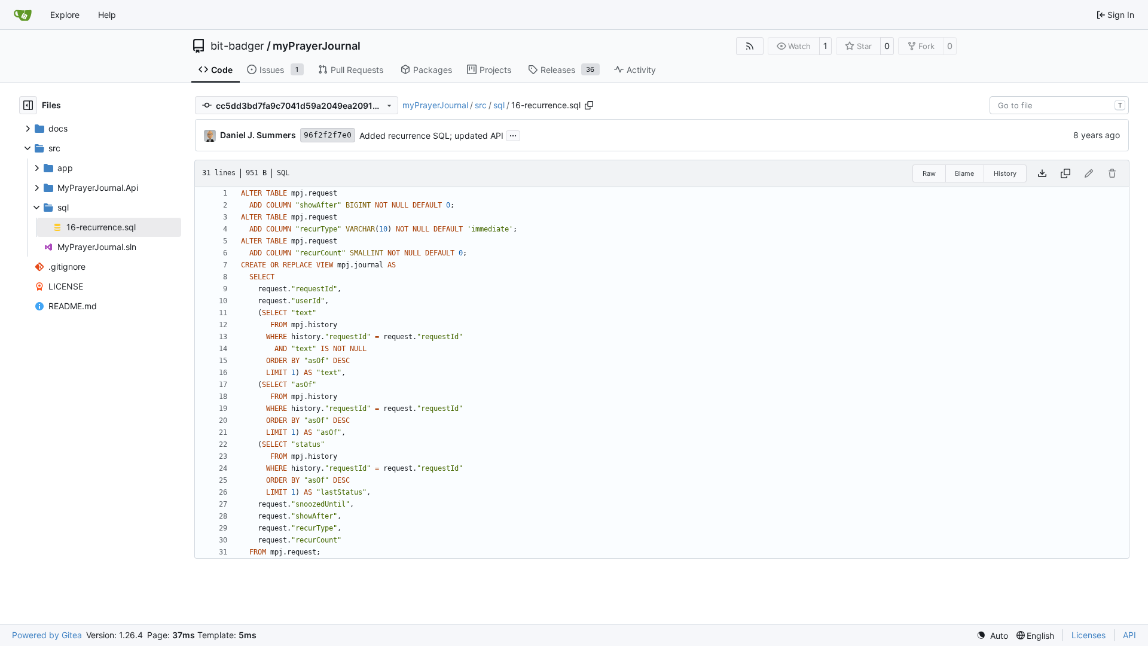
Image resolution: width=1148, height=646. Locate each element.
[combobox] (1059, 105)
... (513, 134)
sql (499, 105)
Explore (65, 15)
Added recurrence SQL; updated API (431, 135)
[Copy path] (589, 105)
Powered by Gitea (47, 635)
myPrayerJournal (317, 46)
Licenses (1088, 635)
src (481, 105)
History (1005, 173)
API (1129, 635)
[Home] (22, 15)
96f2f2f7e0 (328, 134)
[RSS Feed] (750, 46)
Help (107, 15)
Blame (964, 173)
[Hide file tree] (28, 105)
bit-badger (237, 46)
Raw (929, 173)
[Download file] (1042, 173)
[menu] (992, 635)
